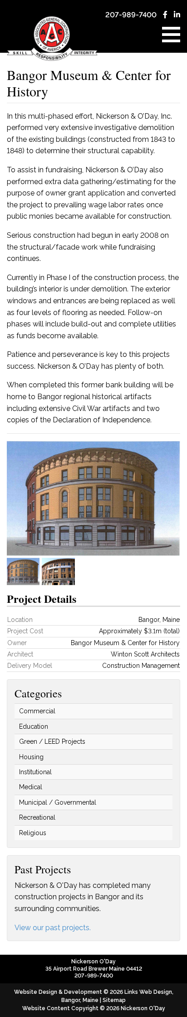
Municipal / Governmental (57, 802)
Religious (32, 833)
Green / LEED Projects (52, 741)
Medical (30, 787)
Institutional (35, 772)
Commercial (37, 711)
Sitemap (114, 1000)
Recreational (37, 817)
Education (33, 726)
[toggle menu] (171, 34)
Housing (31, 757)
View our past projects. (53, 927)
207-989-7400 (131, 14)
